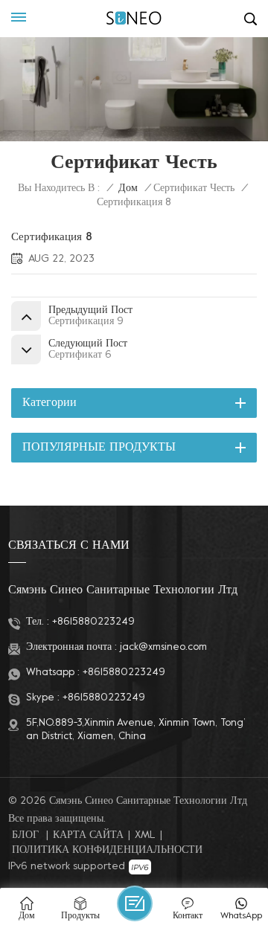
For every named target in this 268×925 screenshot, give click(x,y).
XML (145, 835)
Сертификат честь (193, 188)
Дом (128, 188)
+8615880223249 (93, 622)
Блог (25, 835)
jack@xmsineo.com (163, 647)
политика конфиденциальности (107, 850)
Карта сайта (88, 835)
